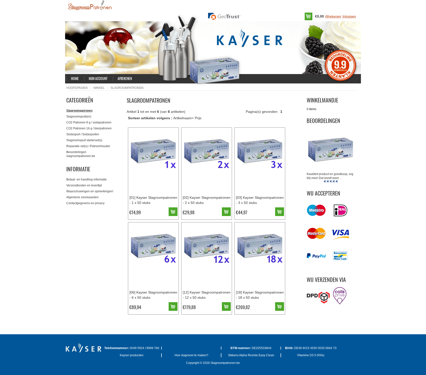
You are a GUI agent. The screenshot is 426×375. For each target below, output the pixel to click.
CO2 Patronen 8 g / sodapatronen (88, 122)
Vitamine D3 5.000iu (310, 355)
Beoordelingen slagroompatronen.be (80, 154)
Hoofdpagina (77, 88)
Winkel (99, 88)
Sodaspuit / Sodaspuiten (82, 134)
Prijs (198, 118)
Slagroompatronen (79, 110)
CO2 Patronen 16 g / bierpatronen (89, 128)
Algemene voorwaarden (82, 197)
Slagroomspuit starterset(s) (84, 140)
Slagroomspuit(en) (78, 116)
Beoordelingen (323, 120)
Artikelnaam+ (183, 118)
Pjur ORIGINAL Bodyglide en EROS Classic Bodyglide (101, 364)
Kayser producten (131, 355)
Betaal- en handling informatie (86, 179)
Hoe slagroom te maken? (191, 355)
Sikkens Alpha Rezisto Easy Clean (251, 355)
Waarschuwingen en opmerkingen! (89, 191)
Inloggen (349, 16)
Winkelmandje (322, 100)
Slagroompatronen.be (225, 363)
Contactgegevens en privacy (85, 203)
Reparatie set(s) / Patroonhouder (88, 146)
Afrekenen (333, 16)
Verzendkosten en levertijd (84, 185)
